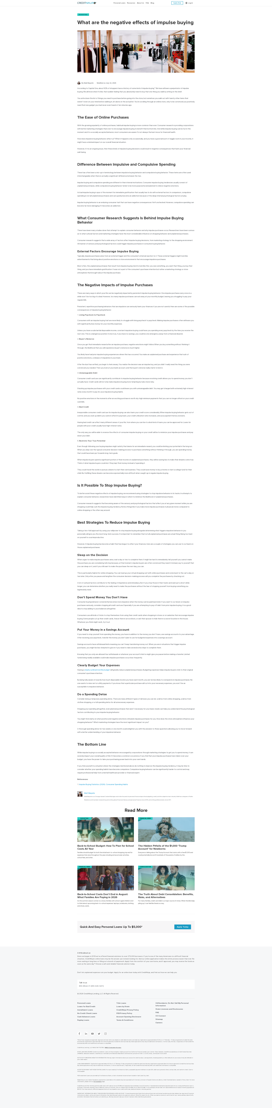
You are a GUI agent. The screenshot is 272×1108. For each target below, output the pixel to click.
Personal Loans (84, 1003)
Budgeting (83, 14)
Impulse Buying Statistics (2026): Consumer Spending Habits (103, 784)
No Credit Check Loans (87, 1013)
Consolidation (145, 866)
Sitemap (159, 1019)
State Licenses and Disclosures (169, 1009)
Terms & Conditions (124, 1020)
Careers (159, 1023)
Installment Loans (85, 1010)
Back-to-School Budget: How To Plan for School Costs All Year (105, 847)
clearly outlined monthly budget (97, 670)
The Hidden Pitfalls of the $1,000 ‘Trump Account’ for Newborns (162, 847)
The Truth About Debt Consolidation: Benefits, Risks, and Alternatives (165, 896)
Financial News (145, 818)
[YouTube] (92, 1034)
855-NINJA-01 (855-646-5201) (91, 986)
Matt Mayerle (89, 793)
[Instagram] (105, 1034)
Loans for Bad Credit (86, 1006)
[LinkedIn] (86, 1034)
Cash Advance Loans (86, 1017)
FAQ (157, 1012)
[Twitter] (99, 1034)
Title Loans (121, 1003)
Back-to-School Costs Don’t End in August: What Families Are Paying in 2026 (102, 896)
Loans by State (123, 1006)
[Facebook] (79, 1034)
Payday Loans (83, 1020)
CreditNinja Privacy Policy (127, 1010)
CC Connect (161, 1016)
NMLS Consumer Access (113, 1047)
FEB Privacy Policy (124, 1013)
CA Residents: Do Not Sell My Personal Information (172, 1004)
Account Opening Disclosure (128, 1017)
